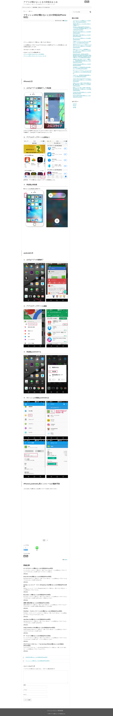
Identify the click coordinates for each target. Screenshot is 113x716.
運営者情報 (35, 7)
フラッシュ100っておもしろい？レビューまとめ (34, 55)
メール (25, 689)
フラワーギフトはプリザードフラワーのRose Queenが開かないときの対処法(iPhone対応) (82, 80)
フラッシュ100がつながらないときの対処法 (33, 54)
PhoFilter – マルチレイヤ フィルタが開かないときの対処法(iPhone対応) (42, 611)
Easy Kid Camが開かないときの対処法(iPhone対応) (37, 576)
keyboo (65, 559)
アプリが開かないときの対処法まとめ (40, 2)
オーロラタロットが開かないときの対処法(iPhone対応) (38, 568)
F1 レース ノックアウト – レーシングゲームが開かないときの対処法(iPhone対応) (82, 72)
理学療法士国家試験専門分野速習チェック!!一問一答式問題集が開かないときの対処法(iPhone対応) (82, 28)
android (74, 104)
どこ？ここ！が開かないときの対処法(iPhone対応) (38, 660)
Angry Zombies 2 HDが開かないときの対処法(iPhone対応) (39, 627)
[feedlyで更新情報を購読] (86, 2)
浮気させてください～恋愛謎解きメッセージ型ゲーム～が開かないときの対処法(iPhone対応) (82, 51)
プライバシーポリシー (26, 7)
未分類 (74, 107)
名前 (24, 685)
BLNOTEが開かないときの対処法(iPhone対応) (36, 657)
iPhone (65, 20)
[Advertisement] (45, 31)
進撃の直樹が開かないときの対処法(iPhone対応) (36, 603)
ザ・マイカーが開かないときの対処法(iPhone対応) (37, 635)
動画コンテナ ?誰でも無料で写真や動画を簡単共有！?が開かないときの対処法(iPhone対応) (82, 89)
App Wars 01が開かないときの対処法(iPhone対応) (37, 619)
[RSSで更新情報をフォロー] (88, 2)
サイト (25, 694)
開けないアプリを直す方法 (44, 7)
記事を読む (25, 573)
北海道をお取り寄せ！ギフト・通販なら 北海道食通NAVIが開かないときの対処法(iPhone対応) (82, 61)
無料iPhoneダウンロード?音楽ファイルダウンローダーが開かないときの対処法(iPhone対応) (82, 46)
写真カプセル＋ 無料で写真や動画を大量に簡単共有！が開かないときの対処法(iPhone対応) (82, 84)
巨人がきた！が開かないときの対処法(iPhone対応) (37, 594)
